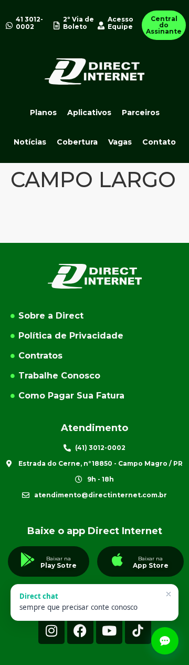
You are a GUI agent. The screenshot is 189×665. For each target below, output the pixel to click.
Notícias (30, 142)
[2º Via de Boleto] (56, 25)
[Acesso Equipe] (101, 25)
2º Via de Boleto (78, 22)
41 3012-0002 (29, 22)
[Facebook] (80, 631)
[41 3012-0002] (9, 25)
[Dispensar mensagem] (168, 594)
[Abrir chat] (164, 640)
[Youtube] (109, 631)
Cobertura (77, 142)
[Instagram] (51, 631)
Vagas (120, 142)
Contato (159, 142)
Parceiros (141, 112)
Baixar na (58, 558)
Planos (43, 112)
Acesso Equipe (120, 22)
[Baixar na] (27, 560)
